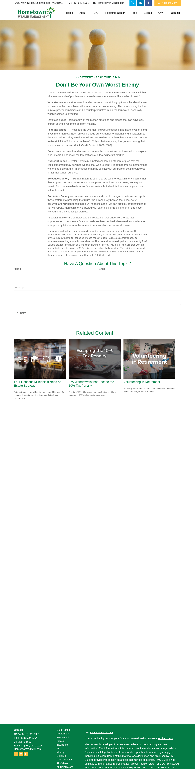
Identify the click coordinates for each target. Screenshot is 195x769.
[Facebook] (148, 3)
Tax (59, 748)
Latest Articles (65, 759)
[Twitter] (132, 3)
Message (19, 287)
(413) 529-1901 (80, 2)
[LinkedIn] (140, 3)
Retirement (63, 733)
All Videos (62, 763)
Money (60, 752)
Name (17, 268)
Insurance (62, 744)
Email (102, 268)
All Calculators (65, 767)
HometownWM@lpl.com (110, 2)
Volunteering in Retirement (141, 382)
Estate (60, 741)
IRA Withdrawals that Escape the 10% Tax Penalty (91, 383)
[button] (69, 13)
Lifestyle (61, 755)
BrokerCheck (165, 738)
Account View (169, 2)
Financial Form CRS (101, 732)
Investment (63, 737)
